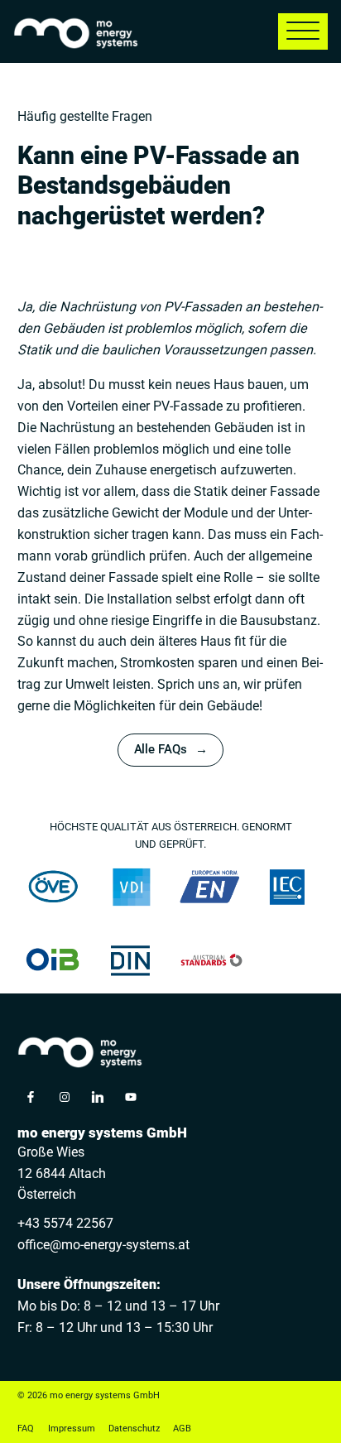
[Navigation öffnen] (303, 31)
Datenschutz (134, 1428)
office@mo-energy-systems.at (103, 1245)
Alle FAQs (160, 750)
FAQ (25, 1428)
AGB (182, 1428)
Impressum (71, 1428)
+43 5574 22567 (65, 1223)
